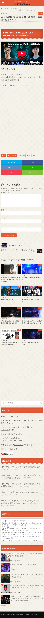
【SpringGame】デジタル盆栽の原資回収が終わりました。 (20, 468)
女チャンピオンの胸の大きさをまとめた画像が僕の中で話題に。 (26, 555)
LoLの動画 (13, 155)
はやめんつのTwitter (11, 438)
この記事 (4, 430)
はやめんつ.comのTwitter (13, 441)
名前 (3, 210)
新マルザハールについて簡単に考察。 (24, 564)
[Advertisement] (22, 122)
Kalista (22, 155)
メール (4, 218)
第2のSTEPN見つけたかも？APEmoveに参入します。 (20, 493)
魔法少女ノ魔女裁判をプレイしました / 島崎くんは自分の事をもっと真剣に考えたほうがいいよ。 (21, 524)
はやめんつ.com (18, 614)
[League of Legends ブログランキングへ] (7, 454)
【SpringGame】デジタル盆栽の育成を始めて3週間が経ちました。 (20, 485)
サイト (3, 226)
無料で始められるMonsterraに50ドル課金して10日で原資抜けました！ (21, 476)
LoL (4, 155)
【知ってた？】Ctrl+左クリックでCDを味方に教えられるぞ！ (26, 576)
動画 (35, 155)
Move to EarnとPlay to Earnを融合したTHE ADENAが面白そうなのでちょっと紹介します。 (20, 503)
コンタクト (18, 445)
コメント (5, 193)
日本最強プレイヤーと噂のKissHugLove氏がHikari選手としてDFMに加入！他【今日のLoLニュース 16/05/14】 (26, 598)
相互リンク (5, 449)
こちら (21, 434)
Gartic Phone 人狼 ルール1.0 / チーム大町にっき (22, 536)
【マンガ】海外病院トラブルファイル (17, 521)
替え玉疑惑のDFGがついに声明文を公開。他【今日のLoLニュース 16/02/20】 (26, 587)
